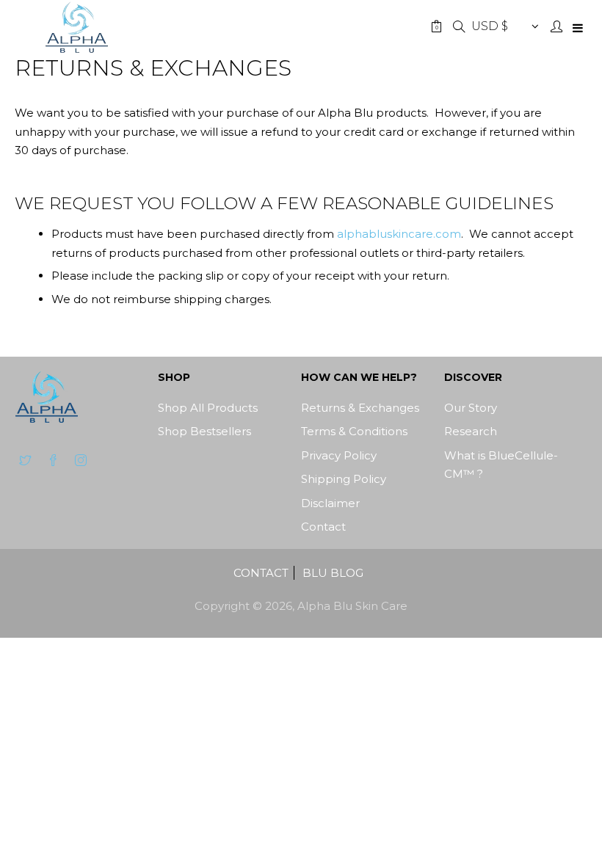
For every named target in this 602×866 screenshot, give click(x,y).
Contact (323, 527)
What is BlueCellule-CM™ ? (501, 464)
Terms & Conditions (354, 431)
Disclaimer (330, 503)
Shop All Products (208, 408)
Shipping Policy (343, 479)
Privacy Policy (339, 455)
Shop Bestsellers (204, 431)
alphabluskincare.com (399, 234)
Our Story (470, 408)
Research (470, 431)
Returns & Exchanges (360, 408)
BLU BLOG (332, 573)
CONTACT (261, 573)
